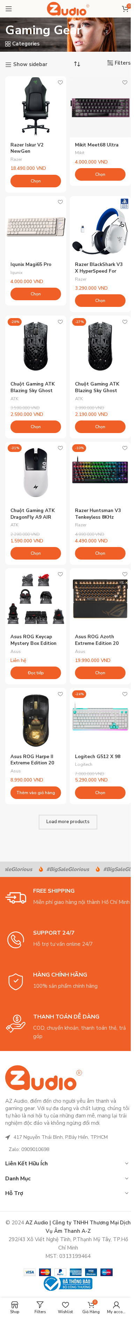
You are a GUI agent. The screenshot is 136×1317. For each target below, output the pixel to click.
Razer (16, 159)
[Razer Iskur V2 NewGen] (35, 106)
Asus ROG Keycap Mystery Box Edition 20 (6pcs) (33, 643)
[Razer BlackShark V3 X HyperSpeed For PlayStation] (100, 226)
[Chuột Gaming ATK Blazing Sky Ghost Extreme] (35, 346)
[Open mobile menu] (9, 9)
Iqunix (16, 272)
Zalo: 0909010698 (29, 1149)
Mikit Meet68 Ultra (97, 145)
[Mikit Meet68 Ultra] (100, 106)
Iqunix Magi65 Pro (30, 264)
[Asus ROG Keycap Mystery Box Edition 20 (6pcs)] (35, 598)
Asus (15, 651)
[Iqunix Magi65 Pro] (35, 226)
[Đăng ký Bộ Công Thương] (68, 1282)
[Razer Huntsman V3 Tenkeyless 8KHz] (100, 472)
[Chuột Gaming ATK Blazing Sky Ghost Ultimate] (100, 346)
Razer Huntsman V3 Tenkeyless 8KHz (98, 513)
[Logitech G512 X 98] (100, 718)
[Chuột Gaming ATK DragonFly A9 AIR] (35, 472)
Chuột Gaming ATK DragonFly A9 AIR (32, 513)
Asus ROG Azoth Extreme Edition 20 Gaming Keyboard (97, 643)
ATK (14, 399)
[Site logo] (68, 8)
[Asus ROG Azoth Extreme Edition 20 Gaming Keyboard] (100, 598)
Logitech (83, 764)
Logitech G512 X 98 (97, 756)
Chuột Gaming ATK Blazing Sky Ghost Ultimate (97, 391)
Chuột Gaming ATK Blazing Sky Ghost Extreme (32, 391)
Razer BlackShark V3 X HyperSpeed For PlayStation (99, 271)
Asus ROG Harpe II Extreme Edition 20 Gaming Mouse (32, 763)
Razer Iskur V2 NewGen (27, 148)
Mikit (79, 153)
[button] (35, 792)
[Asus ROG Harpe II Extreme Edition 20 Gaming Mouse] (35, 718)
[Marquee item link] (61, 869)
